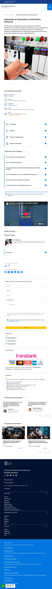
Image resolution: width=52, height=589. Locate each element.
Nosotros (7, 493)
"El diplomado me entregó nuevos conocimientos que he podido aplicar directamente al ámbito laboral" (37, 404)
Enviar (26, 327)
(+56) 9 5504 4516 (11, 340)
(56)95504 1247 (9, 580)
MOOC (5, 523)
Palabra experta (7, 533)
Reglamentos (7, 502)
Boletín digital (7, 531)
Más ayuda (8, 570)
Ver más (21, 448)
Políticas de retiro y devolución (10, 507)
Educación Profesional (8, 6)
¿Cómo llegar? (7, 488)
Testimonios (6, 500)
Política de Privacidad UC (13, 321)
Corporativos (6, 515)
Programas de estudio (11, 512)
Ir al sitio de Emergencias (11, 558)
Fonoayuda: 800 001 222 (11, 567)
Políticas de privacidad (8, 506)
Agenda (5, 529)
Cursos (5, 517)
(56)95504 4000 (9, 547)
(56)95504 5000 (9, 556)
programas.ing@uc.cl (11, 337)
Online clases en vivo (12, 105)
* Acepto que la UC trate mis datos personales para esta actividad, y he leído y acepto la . (26, 320)
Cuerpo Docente (7, 498)
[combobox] (8, 304)
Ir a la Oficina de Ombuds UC (12, 583)
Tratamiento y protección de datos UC (11, 509)
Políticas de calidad (8, 504)
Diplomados (11, 14)
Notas (5, 534)
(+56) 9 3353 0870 (11, 343)
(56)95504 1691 (9, 578)
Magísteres (6, 521)
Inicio (5, 14)
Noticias (6, 526)
